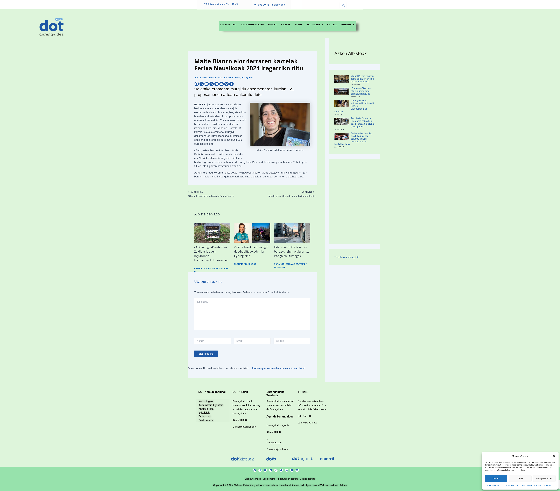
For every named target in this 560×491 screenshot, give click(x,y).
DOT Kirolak (240, 392)
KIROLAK (272, 24)
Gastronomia (206, 420)
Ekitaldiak (204, 412)
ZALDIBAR (213, 268)
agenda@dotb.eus (278, 449)
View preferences (544, 478)
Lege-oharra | (270, 478)
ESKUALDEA (221, 78)
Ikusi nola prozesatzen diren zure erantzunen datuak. (279, 368)
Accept (496, 478)
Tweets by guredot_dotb (346, 257)
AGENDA (299, 24)
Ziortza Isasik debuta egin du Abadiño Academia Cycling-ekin (251, 251)
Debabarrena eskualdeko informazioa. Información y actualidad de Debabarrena (312, 405)
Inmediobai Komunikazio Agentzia (297, 485)
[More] (231, 84)
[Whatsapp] (211, 84)
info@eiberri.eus (309, 422)
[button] (554, 456)
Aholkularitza (206, 408)
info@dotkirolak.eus (245, 426)
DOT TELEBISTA (315, 24)
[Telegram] (216, 84)
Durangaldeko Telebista (275, 393)
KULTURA (285, 24)
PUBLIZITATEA (348, 24)
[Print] (226, 84)
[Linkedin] (206, 84)
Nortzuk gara (206, 401)
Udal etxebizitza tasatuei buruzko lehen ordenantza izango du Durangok (291, 251)
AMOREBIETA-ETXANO (252, 24)
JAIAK (230, 78)
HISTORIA (332, 24)
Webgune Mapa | (254, 478)
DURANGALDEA (228, 24)
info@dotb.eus (273, 442)
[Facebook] (197, 84)
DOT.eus (237, 485)
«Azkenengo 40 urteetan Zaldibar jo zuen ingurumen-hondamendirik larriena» (211, 253)
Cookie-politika (493, 485)
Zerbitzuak (204, 416)
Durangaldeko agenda (277, 425)
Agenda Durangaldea (280, 416)
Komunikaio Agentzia (210, 405)
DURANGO (279, 264)
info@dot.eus (278, 4)
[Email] (221, 84)
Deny (520, 478)
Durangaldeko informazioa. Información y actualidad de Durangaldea (280, 405)
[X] (202, 84)
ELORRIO (209, 78)
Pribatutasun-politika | (288, 478)
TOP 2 (302, 264)
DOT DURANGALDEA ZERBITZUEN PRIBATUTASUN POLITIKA (526, 485)
